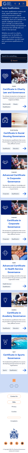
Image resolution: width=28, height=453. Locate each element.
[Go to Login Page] (19, 3)
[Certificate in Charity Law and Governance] (24, 106)
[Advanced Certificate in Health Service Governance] (24, 286)
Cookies (14, 411)
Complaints (14, 421)
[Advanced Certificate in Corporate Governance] (24, 193)
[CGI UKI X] (16, 443)
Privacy (14, 406)
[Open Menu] (23, 3)
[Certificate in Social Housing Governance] (24, 148)
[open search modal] (15, 3)
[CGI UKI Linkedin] (5, 443)
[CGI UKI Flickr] (22, 443)
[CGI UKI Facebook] (11, 443)
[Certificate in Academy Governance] (24, 328)
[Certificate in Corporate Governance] (24, 239)
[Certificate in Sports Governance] (24, 370)
